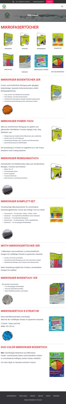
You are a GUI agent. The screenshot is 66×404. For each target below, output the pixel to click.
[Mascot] (5, 6)
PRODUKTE (32, 396)
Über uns (40, 396)
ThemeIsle (39, 400)
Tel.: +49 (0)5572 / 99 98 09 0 (23, 1)
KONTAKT (49, 1)
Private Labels (23, 396)
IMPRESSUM (56, 396)
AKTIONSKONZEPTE (11, 396)
